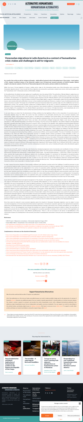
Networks (58, 68)
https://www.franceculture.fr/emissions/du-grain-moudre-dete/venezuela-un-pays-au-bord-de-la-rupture (32, 240)
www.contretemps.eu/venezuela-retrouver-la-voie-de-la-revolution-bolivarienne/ (26, 253)
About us (25, 388)
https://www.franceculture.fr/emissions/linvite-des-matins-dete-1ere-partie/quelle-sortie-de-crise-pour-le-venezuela (36, 250)
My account (70, 4)
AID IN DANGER (4, 17)
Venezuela (65, 68)
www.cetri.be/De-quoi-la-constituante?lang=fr (18, 247)
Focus (6, 341)
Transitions (44, 14)
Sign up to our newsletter (50, 390)
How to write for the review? (36, 394)
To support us (54, 17)
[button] (80, 403)
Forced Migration (19, 68)
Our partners (26, 399)
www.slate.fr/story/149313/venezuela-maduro (18, 245)
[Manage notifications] (79, 419)
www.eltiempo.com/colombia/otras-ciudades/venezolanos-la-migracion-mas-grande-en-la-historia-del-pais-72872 (34, 226)
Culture (79, 14)
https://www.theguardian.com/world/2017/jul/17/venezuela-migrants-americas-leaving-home (29, 236)
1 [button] (4, 314)
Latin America (45, 68)
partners (13, 300)
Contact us (35, 411)
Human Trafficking (29, 68)
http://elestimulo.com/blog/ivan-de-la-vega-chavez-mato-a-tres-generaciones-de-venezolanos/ (30, 224)
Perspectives (27, 14)
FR (76, 4)
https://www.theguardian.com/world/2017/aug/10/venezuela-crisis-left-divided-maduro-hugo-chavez (31, 235)
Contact (69, 400)
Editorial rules (36, 401)
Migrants (52, 68)
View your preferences (74, 415)
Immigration (37, 68)
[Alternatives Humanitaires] (42, 6)
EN (78, 4)
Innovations (53, 14)
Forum (14, 17)
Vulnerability (72, 68)
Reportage (70, 14)
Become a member (40, 276)
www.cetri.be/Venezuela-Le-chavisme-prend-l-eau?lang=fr (21, 248)
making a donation (36, 306)
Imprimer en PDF (41, 280)
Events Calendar (42, 17)
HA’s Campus (22, 17)
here (45, 308)
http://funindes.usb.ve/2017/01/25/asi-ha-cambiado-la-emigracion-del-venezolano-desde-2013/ (30, 227)
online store (59, 306)
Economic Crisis (9, 68)
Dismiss (60, 415)
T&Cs (61, 419)
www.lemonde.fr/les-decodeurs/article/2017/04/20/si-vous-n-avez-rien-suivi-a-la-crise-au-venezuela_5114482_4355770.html (37, 255)
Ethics (36, 14)
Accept (47, 415)
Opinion (62, 14)
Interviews (32, 17)
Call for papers (36, 398)
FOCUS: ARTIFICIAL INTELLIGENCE (10, 14)
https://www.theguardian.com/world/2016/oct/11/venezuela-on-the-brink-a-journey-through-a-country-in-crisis (34, 238)
